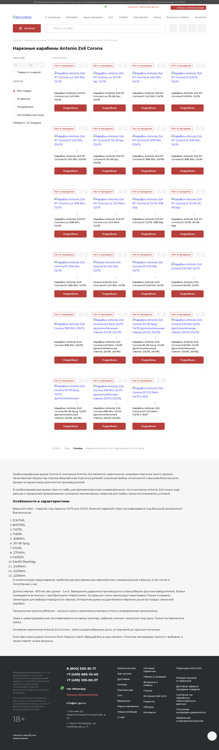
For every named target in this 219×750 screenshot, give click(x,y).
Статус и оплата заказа (190, 7)
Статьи (147, 690)
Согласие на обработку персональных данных (186, 699)
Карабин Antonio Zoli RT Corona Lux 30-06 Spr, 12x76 (109, 96)
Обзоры (148, 706)
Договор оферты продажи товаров (188, 688)
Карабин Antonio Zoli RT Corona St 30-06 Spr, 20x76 (109, 159)
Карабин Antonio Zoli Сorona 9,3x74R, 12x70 (185, 284)
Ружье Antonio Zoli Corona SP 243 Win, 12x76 (109, 284)
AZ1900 (56, 448)
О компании (52, 17)
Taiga (67, 448)
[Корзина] (202, 28)
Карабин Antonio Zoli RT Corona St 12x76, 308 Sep (148, 221)
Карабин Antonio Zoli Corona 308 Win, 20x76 (68, 343)
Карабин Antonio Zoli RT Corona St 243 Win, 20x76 (70, 158)
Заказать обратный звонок (143, 7)
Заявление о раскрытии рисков (189, 719)
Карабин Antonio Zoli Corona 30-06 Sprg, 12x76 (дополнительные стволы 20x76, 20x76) (148, 346)
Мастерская (140, 17)
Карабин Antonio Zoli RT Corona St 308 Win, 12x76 (187, 158)
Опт (111, 17)
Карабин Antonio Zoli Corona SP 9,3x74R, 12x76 (148, 284)
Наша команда (127, 711)
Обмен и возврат (154, 676)
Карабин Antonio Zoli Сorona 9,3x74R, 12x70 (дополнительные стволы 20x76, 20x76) (185, 346)
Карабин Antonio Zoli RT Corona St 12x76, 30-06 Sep (187, 222)
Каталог (30, 28)
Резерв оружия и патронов (186, 679)
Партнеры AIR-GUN (189, 668)
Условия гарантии (149, 670)
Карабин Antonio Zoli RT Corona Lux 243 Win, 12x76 (70, 96)
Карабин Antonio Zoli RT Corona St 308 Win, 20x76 (148, 158)
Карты (157, 17)
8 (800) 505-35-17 (81, 669)
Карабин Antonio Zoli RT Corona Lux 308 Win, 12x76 (70, 222)
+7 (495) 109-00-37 (87, 7)
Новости (149, 701)
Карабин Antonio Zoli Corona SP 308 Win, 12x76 (70, 284)
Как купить (124, 673)
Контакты (200, 17)
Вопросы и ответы (178, 17)
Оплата (123, 17)
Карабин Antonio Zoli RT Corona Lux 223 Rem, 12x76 (109, 222)
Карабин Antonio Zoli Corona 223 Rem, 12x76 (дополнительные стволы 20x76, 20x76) (107, 346)
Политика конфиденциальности (191, 711)
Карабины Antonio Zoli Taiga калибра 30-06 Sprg (114, 448)
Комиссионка (126, 668)
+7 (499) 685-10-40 (55, 7)
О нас (121, 717)
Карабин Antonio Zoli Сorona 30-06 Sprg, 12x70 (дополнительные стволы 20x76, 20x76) (70, 413)
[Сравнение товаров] (183, 28)
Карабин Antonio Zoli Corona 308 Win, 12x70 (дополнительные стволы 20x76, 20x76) (107, 413)
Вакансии (123, 700)
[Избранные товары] (192, 28)
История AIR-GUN (155, 696)
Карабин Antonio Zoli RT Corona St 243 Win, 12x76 (148, 94)
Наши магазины (93, 17)
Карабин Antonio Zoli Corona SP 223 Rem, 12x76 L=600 (146, 411)
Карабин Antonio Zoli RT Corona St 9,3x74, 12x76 (187, 94)
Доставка (71, 17)
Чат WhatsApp (116, 7)
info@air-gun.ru (76, 703)
